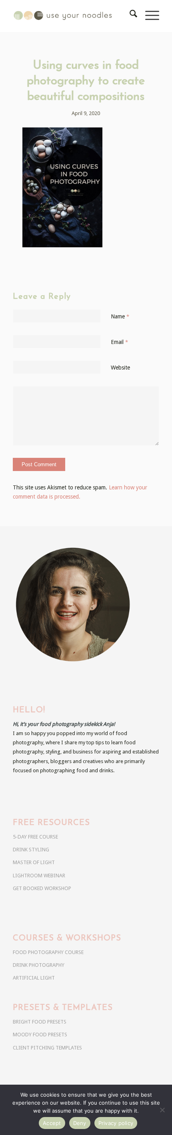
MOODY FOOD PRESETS (40, 1035)
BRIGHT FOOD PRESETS (39, 1022)
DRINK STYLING (31, 850)
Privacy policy (116, 1123)
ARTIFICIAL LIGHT (34, 978)
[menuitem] (129, 16)
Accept (52, 1123)
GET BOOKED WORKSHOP (42, 888)
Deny (79, 1123)
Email (119, 342)
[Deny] (162, 1110)
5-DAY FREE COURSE (35, 837)
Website (120, 367)
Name (120, 316)
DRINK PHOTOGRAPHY (38, 965)
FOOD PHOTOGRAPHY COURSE (48, 952)
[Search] (129, 16)
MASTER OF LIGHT (34, 862)
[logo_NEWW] (71, 16)
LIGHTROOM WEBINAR (39, 876)
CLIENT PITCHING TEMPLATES (47, 1048)
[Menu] (148, 16)
